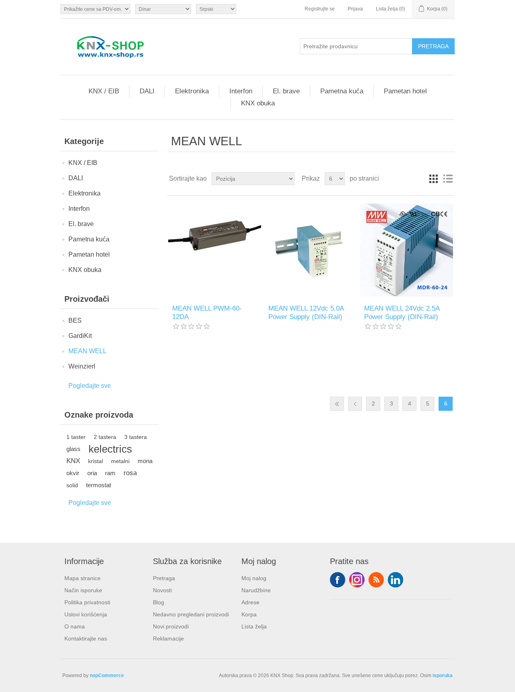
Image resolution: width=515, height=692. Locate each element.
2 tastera (105, 437)
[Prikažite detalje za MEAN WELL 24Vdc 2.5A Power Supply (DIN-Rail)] (406, 250)
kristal (95, 461)
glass (73, 448)
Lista (448, 178)
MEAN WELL (87, 351)
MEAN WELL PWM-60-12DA (207, 312)
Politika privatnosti (87, 602)
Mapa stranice (82, 578)
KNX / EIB (104, 91)
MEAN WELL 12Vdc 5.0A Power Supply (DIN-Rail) (306, 312)
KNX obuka (258, 103)
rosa (130, 473)
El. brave (286, 91)
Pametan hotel (405, 91)
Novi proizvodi (171, 626)
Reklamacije (168, 638)
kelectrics (110, 449)
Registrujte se (320, 9)
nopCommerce (107, 675)
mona (145, 460)
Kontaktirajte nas (85, 638)
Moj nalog (253, 578)
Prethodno (355, 404)
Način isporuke (83, 590)
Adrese (250, 602)
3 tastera (135, 437)
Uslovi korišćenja (85, 614)
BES (75, 320)
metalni (120, 461)
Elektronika (192, 91)
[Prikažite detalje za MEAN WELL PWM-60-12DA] (214, 250)
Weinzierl (81, 366)
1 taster (76, 437)
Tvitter (357, 579)
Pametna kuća (341, 91)
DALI (147, 91)
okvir (72, 473)
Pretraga (164, 578)
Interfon (240, 91)
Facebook (337, 579)
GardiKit (80, 335)
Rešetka (433, 178)
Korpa (249, 614)
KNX (73, 461)
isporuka (443, 675)
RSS (376, 579)
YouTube (395, 579)
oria (92, 473)
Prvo (337, 404)
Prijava (355, 9)
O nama (74, 626)
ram (110, 473)
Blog (158, 602)
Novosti (162, 590)
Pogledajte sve (89, 385)
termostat (98, 485)
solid (72, 485)
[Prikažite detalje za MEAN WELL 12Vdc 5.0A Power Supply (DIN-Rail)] (310, 250)
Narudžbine (256, 590)
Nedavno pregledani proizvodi (191, 614)
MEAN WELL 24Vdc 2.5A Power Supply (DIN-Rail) (401, 312)
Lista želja (254, 626)
